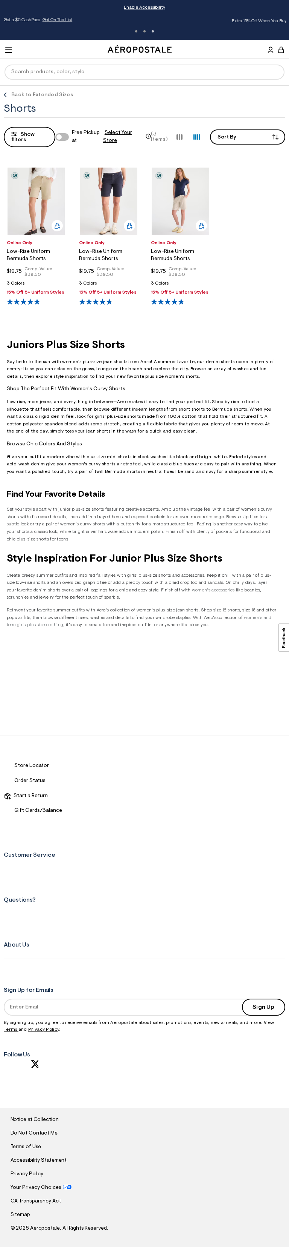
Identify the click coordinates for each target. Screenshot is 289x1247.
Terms (11, 1029)
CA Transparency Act (36, 1201)
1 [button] (136, 31)
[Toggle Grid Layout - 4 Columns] (196, 136)
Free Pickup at (102, 136)
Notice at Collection (35, 1119)
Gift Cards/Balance (38, 810)
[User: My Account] (270, 50)
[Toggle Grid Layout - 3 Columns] (179, 136)
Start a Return (29, 796)
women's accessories (213, 590)
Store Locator (31, 765)
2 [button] (144, 31)
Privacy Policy (43, 1029)
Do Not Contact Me (34, 1133)
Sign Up (263, 1007)
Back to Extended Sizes (42, 95)
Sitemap (20, 1215)
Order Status (30, 781)
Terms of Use (26, 1147)
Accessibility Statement (39, 1160)
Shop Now (253, 21)
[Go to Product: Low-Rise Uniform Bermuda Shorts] (36, 285)
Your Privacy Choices (36, 1187)
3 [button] (153, 31)
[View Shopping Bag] (281, 49)
